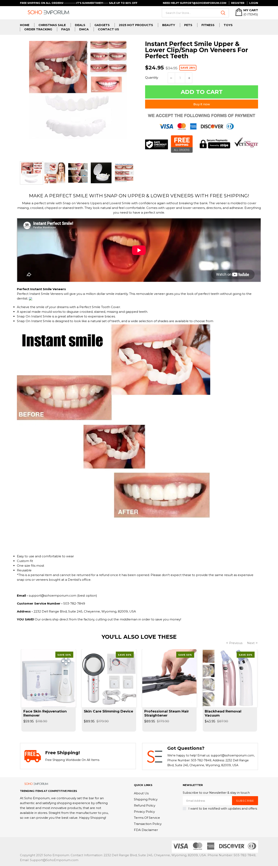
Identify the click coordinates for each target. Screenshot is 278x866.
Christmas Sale (52, 25)
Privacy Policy (144, 811)
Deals (80, 25)
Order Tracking (38, 29)
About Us (141, 793)
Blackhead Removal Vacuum (223, 713)
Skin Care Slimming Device (108, 711)
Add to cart (202, 91)
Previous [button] (24, 172)
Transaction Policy (148, 824)
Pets (188, 25)
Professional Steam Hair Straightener (166, 713)
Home (24, 25)
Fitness (208, 25)
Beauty (168, 25)
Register (237, 2)
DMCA (84, 29)
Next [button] (131, 172)
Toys (228, 25)
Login (253, 2)
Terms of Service (147, 818)
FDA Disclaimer (146, 830)
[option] (31, 172)
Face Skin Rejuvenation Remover (45, 713)
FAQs (65, 29)
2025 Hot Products (136, 25)
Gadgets (102, 25)
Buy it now (201, 104)
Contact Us (108, 29)
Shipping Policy (146, 799)
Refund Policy (144, 805)
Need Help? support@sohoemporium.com (194, 2)
